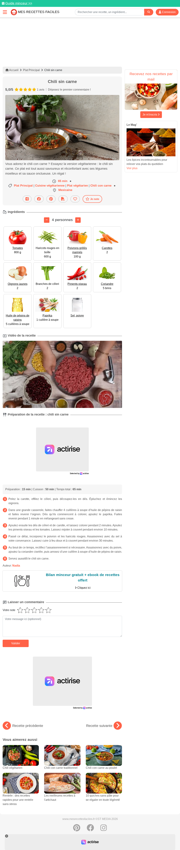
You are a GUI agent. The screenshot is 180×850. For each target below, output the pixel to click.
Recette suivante (99, 726)
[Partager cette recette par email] (27, 199)
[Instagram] (103, 829)
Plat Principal (31, 70)
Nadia (16, 565)
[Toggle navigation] (5, 12)
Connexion (168, 12)
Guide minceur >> (18, 3)
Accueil (13, 70)
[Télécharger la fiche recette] (63, 199)
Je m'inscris (150, 114)
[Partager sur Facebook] (39, 199)
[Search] (148, 12)
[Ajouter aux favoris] (75, 199)
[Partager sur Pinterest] (51, 199)
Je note (94, 198)
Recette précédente (27, 726)
